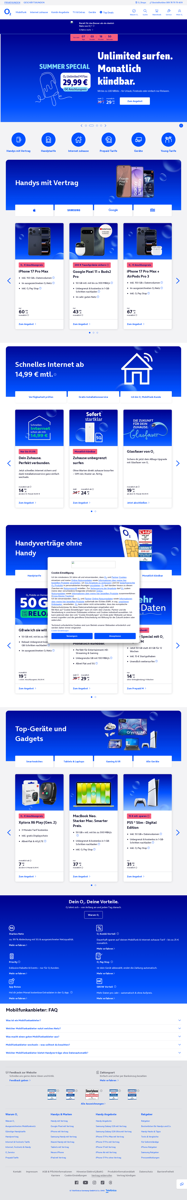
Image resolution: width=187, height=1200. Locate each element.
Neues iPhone (57, 1152)
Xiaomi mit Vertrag (62, 1141)
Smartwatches (34, 761)
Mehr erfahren (17, 945)
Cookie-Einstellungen (76, 1175)
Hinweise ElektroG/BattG (90, 1171)
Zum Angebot (134, 101)
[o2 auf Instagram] (94, 1182)
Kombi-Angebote (60, 12)
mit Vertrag (59, 1120)
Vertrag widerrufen (101, 1175)
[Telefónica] (111, 1190)
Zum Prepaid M (135, 688)
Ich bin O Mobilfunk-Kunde (146, 397)
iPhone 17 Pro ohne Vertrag (108, 1157)
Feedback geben (19, 1080)
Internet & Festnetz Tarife (17, 1141)
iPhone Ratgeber (149, 1147)
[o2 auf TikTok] (102, 1182)
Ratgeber (145, 1120)
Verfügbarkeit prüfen (41, 397)
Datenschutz (146, 1171)
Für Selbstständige (150, 1141)
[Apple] (34, 210)
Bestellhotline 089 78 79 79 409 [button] (167, 2)
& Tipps (151, 1131)
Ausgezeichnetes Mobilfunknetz (20, 1126)
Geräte (92, 12)
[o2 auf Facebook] (76, 1182)
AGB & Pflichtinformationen (57, 1171)
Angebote (104, 1120)
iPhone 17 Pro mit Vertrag (110, 1136)
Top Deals (108, 12)
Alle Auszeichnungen (92, 1103)
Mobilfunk (21, 12)
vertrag (11, 1136)
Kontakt (17, 1171)
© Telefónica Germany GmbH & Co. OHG (87, 1190)
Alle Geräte (152, 761)
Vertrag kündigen (126, 1175)
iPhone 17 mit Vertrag (106, 1147)
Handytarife (34, 575)
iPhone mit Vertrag (59, 1131)
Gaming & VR (113, 761)
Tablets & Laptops (74, 761)
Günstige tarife (15, 1131)
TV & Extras (79, 12)
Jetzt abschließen (137, 502)
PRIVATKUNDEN (12, 2)
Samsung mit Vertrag (64, 1136)
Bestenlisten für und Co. (156, 1126)
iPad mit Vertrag (58, 1157)
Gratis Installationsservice (93, 397)
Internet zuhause (39, 12)
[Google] (113, 210)
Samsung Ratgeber (150, 1152)
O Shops (142, 2)
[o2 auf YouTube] (85, 1182)
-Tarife (12, 1157)
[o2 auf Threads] (110, 1182)
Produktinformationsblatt (121, 1171)
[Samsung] (74, 210)
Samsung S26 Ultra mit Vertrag (113, 1131)
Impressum (32, 1171)
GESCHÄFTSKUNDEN (34, 2)
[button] (21, 12)
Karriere (55, 1175)
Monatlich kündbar (152, 575)
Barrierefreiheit (165, 1171)
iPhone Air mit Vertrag (106, 1152)
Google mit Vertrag (62, 1126)
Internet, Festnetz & (18, 1147)
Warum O (93, 914)
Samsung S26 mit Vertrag (111, 1126)
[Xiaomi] (153, 210)
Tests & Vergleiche (150, 1136)
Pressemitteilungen (150, 1157)
